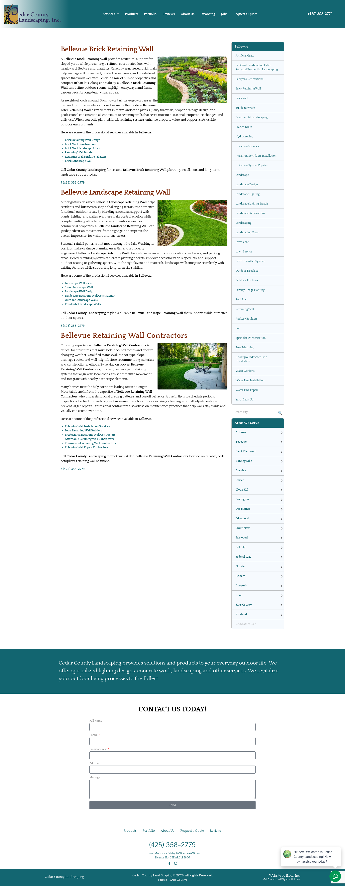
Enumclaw (243, 528)
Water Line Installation (250, 380)
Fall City (241, 547)
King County (244, 604)
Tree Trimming (245, 347)
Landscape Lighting (248, 194)
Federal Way (243, 556)
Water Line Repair (247, 390)
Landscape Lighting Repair (252, 203)
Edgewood (242, 518)
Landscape (242, 175)
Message (94, 777)
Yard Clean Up (244, 399)
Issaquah (241, 585)
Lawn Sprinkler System (250, 261)
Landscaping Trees (247, 232)
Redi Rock (242, 299)
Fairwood (242, 537)
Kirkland (241, 614)
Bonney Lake (244, 461)
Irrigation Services (247, 146)
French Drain (244, 127)
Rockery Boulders (246, 318)
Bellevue (241, 441)
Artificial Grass (245, 55)
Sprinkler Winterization (251, 338)
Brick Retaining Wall (248, 88)
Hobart (240, 576)
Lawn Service (244, 251)
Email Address (98, 749)
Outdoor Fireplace (247, 270)
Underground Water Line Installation (251, 359)
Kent (239, 595)
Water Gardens (245, 370)
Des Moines (243, 509)
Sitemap (162, 880)
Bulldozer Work (245, 107)
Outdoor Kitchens (247, 280)
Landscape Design (247, 184)
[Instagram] (175, 863)
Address (94, 763)
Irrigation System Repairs (252, 165)
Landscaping (243, 222)
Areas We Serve (178, 880)
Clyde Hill (242, 489)
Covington (242, 499)
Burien (240, 480)
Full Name (96, 720)
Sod (238, 328)
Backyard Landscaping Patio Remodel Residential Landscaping (257, 67)
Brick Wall (242, 98)
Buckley (241, 470)
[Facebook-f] (169, 863)
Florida (240, 566)
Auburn (241, 432)
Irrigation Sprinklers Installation (256, 155)
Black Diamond (246, 451)
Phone (93, 735)
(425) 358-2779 (320, 14)
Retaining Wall (245, 309)
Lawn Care (242, 242)
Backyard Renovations (249, 79)
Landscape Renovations (250, 213)
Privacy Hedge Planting (250, 290)
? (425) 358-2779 (73, 182)
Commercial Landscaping (252, 117)
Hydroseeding (244, 136)
